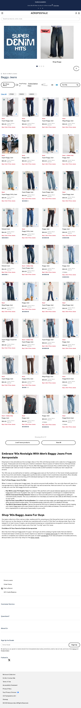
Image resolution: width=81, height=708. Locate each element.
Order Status (8, 584)
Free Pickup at (28, 85)
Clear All (3, 94)
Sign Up (74, 645)
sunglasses (44, 535)
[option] (22, 42)
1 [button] (38, 8)
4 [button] (43, 64)
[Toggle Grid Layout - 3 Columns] (52, 84)
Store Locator (8, 580)
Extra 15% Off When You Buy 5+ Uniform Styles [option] (40, 5)
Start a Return (8, 588)
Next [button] (76, 68)
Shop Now (53, 5)
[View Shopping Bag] (79, 13)
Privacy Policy (5, 650)
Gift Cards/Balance (10, 592)
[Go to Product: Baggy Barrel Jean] (70, 386)
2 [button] (40, 8)
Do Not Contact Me (9, 678)
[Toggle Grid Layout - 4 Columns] (56, 84)
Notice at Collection (9, 674)
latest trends (35, 537)
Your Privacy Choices (9, 692)
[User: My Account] (76, 13)
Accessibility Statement (10, 685)
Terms (74, 649)
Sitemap (5, 699)
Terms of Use (7, 682)
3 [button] (42, 8)
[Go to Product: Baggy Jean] (70, 273)
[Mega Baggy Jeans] (57, 42)
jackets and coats (52, 534)
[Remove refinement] (14, 94)
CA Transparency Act (9, 696)
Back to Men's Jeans (10, 74)
